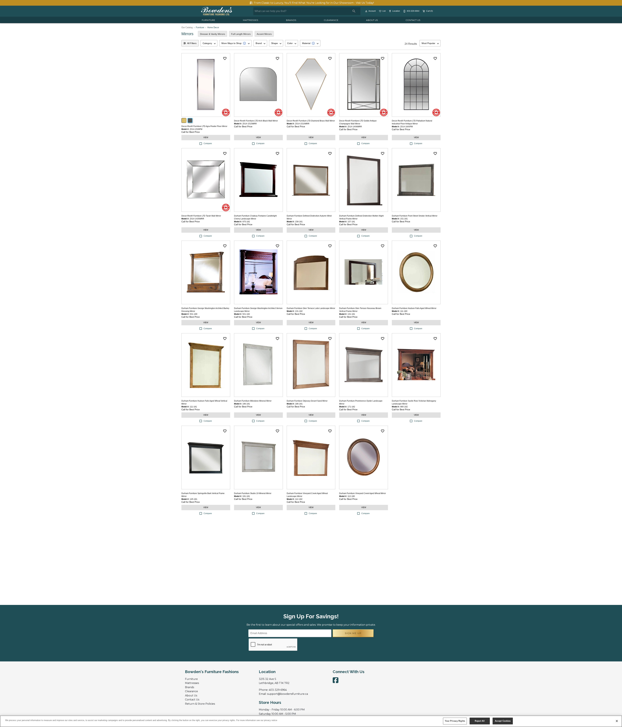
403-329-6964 (278, 689)
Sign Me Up (353, 633)
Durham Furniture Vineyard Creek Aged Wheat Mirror (362, 493)
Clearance (331, 20)
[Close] (616, 721)
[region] (311, 721)
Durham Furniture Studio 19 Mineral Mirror (252, 493)
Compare (208, 143)
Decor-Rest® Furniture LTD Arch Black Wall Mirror (256, 121)
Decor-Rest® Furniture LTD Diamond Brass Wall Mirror (311, 121)
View (205, 137)
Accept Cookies (503, 721)
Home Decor (213, 27)
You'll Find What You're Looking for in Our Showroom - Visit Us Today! (314, 2)
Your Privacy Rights (455, 721)
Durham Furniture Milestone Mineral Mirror (252, 401)
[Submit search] (354, 11)
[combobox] (209, 43)
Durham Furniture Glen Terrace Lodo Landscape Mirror (311, 308)
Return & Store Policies (200, 703)
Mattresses (250, 20)
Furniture (208, 20)
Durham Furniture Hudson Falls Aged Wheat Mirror (414, 308)
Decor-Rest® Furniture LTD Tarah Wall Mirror (201, 216)
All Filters (191, 43)
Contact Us (413, 20)
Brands (291, 20)
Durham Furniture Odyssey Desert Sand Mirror (307, 401)
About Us (372, 20)
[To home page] (217, 11)
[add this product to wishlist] (225, 58)
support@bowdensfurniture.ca (287, 693)
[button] (366, 11)
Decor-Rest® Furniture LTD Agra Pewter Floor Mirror (204, 126)
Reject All (479, 721)
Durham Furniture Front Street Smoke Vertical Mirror (414, 216)
